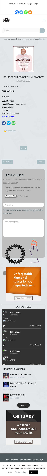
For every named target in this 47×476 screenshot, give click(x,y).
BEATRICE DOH (18, 395)
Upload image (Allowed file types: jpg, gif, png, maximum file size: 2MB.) (22, 188)
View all (23, 405)
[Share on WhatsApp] (14, 123)
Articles (35, 460)
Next (40, 162)
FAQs (30, 4)
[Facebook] (17, 12)
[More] (30, 12)
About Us (12, 4)
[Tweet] (9, 123)
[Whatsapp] (26, 12)
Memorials (14, 460)
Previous (8, 162)
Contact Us (21, 4)
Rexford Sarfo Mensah (20, 374)
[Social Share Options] (4, 326)
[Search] (42, 30)
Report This (11, 131)
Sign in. (42, 39)
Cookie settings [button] (20, 472)
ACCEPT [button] (34, 472)
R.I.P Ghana (15, 313)
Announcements (25, 460)
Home (7, 460)
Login (36, 4)
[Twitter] (21, 12)
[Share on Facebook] (4, 123)
